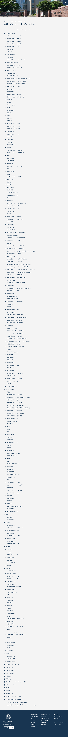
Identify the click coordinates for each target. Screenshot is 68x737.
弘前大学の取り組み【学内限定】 (15, 261)
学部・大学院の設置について (14, 86)
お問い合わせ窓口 (11, 54)
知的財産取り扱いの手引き (13, 536)
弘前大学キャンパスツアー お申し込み (16, 682)
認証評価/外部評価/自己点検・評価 (15, 346)
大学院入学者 (10, 597)
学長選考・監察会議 (12, 105)
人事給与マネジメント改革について (15, 240)
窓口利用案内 (10, 650)
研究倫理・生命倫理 (12, 538)
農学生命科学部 (10, 450)
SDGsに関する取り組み (12, 235)
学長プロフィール (11, 179)
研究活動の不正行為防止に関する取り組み (17, 338)
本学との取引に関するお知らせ (14, 378)
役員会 (8, 107)
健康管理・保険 (10, 584)
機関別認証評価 (10, 357)
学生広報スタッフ (11, 214)
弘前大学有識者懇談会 (12, 195)
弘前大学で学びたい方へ (12, 664)
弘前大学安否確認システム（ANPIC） (16, 245)
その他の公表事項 (11, 70)
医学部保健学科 (10, 437)
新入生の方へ (10, 616)
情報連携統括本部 (11, 471)
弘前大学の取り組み (12, 230)
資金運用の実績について (13, 386)
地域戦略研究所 (10, 509)
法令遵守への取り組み (12, 328)
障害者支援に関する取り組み (14, 344)
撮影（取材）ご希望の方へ (13, 65)
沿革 (8, 168)
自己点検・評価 (10, 360)
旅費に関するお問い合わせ (13, 376)
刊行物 (8, 115)
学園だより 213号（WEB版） (14, 123)
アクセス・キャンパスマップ (14, 36)
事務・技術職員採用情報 (13, 309)
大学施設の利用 (10, 557)
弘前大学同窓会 (10, 222)
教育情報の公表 (10, 519)
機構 (8, 479)
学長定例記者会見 (11, 187)
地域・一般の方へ (10, 673)
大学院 (8, 392)
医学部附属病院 (10, 498)
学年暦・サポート (11, 621)
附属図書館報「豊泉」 (12, 145)
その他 (8, 595)
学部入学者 (9, 603)
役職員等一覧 (10, 163)
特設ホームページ (11, 142)
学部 (8, 432)
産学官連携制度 (10, 533)
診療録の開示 (10, 304)
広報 (8, 198)
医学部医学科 (10, 440)
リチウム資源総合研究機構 (13, 482)
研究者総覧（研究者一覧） (13, 544)
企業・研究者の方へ (11, 670)
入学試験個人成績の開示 (13, 291)
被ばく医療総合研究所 (12, 511)
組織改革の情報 (10, 91)
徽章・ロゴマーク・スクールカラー (15, 166)
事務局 (8, 155)
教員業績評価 (10, 354)
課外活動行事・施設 (12, 581)
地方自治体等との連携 (12, 554)
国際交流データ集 (11, 656)
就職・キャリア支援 (12, 632)
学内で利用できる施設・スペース (15, 626)
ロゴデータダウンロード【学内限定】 (16, 153)
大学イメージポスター (12, 211)
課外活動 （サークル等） (13, 579)
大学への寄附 (10, 57)
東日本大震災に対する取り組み (14, 253)
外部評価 (9, 349)
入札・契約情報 (10, 370)
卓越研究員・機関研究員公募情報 (15, 323)
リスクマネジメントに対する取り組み (16, 238)
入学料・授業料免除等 (12, 592)
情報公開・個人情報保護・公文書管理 (16, 283)
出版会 (8, 426)
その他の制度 (10, 610)
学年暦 (8, 629)
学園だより (9, 121)
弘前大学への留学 (11, 658)
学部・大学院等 (10, 389)
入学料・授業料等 (11, 624)
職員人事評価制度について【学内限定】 (16, 277)
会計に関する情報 (11, 368)
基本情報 (9, 147)
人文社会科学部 (10, 434)
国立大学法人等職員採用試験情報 (15, 315)
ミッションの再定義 (12, 73)
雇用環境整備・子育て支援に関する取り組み (17, 259)
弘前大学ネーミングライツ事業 (14, 243)
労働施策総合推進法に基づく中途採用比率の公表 (18, 78)
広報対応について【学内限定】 (14, 216)
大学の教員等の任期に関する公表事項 (16, 83)
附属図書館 (9, 501)
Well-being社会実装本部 (13, 464)
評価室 (8, 458)
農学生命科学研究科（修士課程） (15, 416)
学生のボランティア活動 (13, 576)
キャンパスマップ (11, 118)
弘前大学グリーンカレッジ (13, 560)
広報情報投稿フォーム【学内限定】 (15, 219)
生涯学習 (9, 565)
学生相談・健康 (10, 589)
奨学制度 (9, 608)
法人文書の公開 (10, 293)
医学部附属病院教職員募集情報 (14, 320)
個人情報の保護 (10, 285)
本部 (8, 461)
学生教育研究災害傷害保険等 (14, 587)
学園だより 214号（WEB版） (14, 126)
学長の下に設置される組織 (13, 453)
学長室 (8, 174)
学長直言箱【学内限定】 (13, 192)
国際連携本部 (10, 466)
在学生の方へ (9, 667)
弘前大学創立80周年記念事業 (13, 699)
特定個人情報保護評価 (12, 299)
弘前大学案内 (10, 137)
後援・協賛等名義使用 (12, 62)
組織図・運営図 (10, 171)
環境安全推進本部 (11, 477)
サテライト (9, 549)
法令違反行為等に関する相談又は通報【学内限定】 (19, 272)
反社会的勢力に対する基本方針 (14, 336)
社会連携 (8, 547)
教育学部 (9, 445)
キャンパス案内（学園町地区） (14, 38)
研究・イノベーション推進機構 (14, 490)
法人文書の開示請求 (12, 296)
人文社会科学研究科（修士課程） (15, 394)
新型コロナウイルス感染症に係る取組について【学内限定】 (21, 269)
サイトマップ (9, 694)
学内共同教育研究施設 (12, 418)
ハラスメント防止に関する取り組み (15, 333)
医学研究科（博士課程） (13, 400)
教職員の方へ (9, 679)
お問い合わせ (10, 52)
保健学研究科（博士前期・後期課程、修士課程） (18, 397)
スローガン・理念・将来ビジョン (15, 150)
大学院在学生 (10, 600)
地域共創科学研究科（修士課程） (15, 402)
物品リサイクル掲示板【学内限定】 (15, 275)
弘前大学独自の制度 (12, 613)
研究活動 (8, 522)
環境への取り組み (11, 256)
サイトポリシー (10, 688)
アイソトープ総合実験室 (13, 421)
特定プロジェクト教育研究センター (15, 528)
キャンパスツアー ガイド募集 (13, 696)
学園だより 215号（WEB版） (14, 129)
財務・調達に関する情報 (13, 365)
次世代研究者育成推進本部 (13, 474)
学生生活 (8, 568)
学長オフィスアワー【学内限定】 (15, 176)
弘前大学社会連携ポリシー (13, 562)
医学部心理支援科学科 (12, 442)
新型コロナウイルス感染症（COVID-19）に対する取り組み (21, 251)
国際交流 (8, 653)
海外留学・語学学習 (12, 661)
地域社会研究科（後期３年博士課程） (16, 405)
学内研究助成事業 (11, 525)
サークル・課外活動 (12, 571)
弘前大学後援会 (10, 224)
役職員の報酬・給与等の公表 (14, 89)
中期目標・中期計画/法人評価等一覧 (15, 97)
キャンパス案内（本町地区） (14, 46)
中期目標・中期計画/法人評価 (14, 94)
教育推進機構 (10, 487)
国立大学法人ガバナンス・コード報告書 (16, 81)
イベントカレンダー (12, 200)
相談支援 (9, 637)
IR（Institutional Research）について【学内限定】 (19, 264)
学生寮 (8, 648)
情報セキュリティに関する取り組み (15, 248)
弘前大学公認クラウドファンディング (16, 60)
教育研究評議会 (10, 110)
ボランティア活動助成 (12, 573)
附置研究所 (9, 503)
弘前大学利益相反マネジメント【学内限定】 (17, 267)
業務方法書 (9, 99)
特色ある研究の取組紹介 (13, 530)
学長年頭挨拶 (10, 190)
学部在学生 (9, 605)
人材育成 (9, 552)
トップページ (6, 21)
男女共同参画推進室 (12, 456)
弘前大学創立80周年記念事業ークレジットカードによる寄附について (23, 705)
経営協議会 (9, 113)
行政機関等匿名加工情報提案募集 (15, 301)
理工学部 (9, 448)
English (6, 727)
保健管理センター (11, 424)
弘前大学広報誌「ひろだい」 (14, 134)
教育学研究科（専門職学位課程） (15, 410)
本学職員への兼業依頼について (14, 68)
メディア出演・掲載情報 (13, 206)
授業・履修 (9, 517)
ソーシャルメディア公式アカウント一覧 (16, 203)
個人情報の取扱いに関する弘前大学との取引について (19, 288)
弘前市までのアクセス (12, 49)
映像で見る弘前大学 (12, 227)
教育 (7, 514)
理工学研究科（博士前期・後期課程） (16, 413)
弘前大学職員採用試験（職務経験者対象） (17, 317)
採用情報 (9, 307)
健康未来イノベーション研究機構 (15, 485)
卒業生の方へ (9, 676)
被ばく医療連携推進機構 (13, 493)
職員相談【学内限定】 (12, 280)
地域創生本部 (10, 469)
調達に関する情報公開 (12, 381)
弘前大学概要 (10, 139)
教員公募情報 (10, 325)
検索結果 (8, 691)
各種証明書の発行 (11, 645)
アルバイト (9, 640)
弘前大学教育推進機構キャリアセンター (16, 634)
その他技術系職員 (11, 312)
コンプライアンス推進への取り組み (15, 330)
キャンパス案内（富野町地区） (14, 41)
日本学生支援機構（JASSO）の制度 (15, 618)
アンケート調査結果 (11, 642)
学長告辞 (9, 184)
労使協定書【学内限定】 (13, 76)
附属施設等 (9, 495)
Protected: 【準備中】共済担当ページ (16, 232)
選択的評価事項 (10, 362)
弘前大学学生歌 (10, 158)
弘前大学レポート (11, 131)
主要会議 (9, 102)
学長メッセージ (10, 182)
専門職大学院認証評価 (12, 352)
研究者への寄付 (10, 541)
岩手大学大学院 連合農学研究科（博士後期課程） (19, 408)
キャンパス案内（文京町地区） (14, 44)
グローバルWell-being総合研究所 (15, 506)
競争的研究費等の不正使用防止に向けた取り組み (18, 341)
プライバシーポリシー (12, 685)
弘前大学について (10, 33)
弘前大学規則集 (10, 161)
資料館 (8, 429)
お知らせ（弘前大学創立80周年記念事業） (17, 702)
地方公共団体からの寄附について (15, 373)
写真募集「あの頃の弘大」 (13, 208)
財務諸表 (9, 384)
